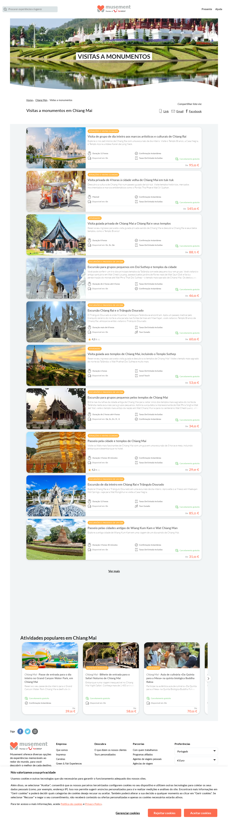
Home (29, 100)
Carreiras (60, 759)
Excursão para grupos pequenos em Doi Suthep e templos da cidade (132, 267)
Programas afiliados (143, 755)
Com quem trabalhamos (145, 750)
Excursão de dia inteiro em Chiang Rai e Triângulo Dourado (126, 484)
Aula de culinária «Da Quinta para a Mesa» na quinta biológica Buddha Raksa (170, 678)
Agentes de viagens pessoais (147, 759)
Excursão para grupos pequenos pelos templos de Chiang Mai (128, 397)
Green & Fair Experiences (69, 764)
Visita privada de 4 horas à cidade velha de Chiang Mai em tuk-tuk (131, 180)
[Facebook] (20, 731)
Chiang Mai (41, 100)
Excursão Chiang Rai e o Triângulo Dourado (116, 310)
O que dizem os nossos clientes (110, 750)
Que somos (62, 750)
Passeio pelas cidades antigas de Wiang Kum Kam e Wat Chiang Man (133, 528)
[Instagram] (34, 731)
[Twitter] (27, 731)
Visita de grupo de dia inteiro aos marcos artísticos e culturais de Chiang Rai (137, 136)
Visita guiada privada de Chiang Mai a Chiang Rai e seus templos (129, 223)
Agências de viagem (143, 764)
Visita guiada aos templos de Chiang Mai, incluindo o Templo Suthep (132, 354)
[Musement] (114, 9)
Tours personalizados (105, 755)
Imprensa (61, 755)
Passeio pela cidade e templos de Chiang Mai (117, 441)
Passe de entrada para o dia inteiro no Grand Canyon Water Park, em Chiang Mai (49, 678)
